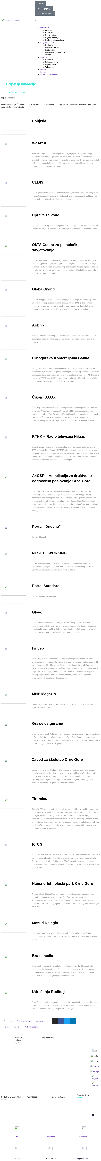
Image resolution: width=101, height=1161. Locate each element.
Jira (16, 1137)
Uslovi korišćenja (31, 1027)
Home (13, 90)
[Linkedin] (73, 1021)
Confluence (50, 1137)
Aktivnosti (44, 57)
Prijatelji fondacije (52, 37)
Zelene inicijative (51, 62)
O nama (48, 30)
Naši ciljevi (49, 32)
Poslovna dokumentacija (54, 40)
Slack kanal (84, 1137)
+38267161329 (70, 1037)
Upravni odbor (50, 35)
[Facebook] (61, 1021)
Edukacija (49, 45)
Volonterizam (50, 67)
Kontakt (43, 72)
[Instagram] (55, 1021)
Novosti (43, 69)
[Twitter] (67, 1021)
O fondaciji (44, 27)
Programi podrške (47, 42)
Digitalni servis (51, 64)
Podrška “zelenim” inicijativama (52, 48)
